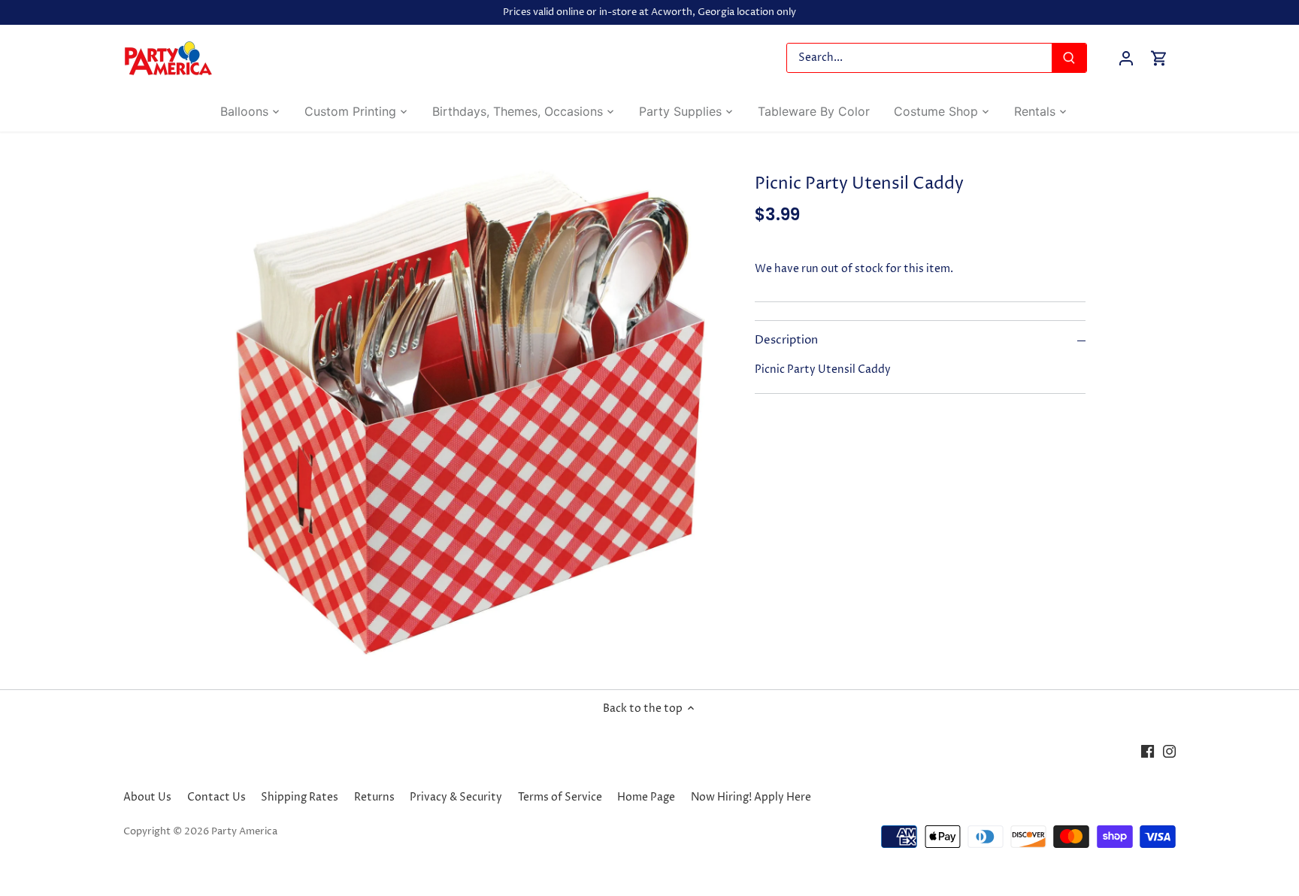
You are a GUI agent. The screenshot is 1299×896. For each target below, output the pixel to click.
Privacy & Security (456, 797)
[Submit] (1069, 58)
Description (786, 340)
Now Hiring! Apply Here (751, 797)
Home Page (646, 797)
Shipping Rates (299, 797)
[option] (466, 410)
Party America (244, 831)
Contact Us (216, 797)
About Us (147, 797)
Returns (374, 797)
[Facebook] (1147, 750)
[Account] (1126, 58)
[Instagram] (1169, 750)
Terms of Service (560, 797)
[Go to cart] (1159, 58)
